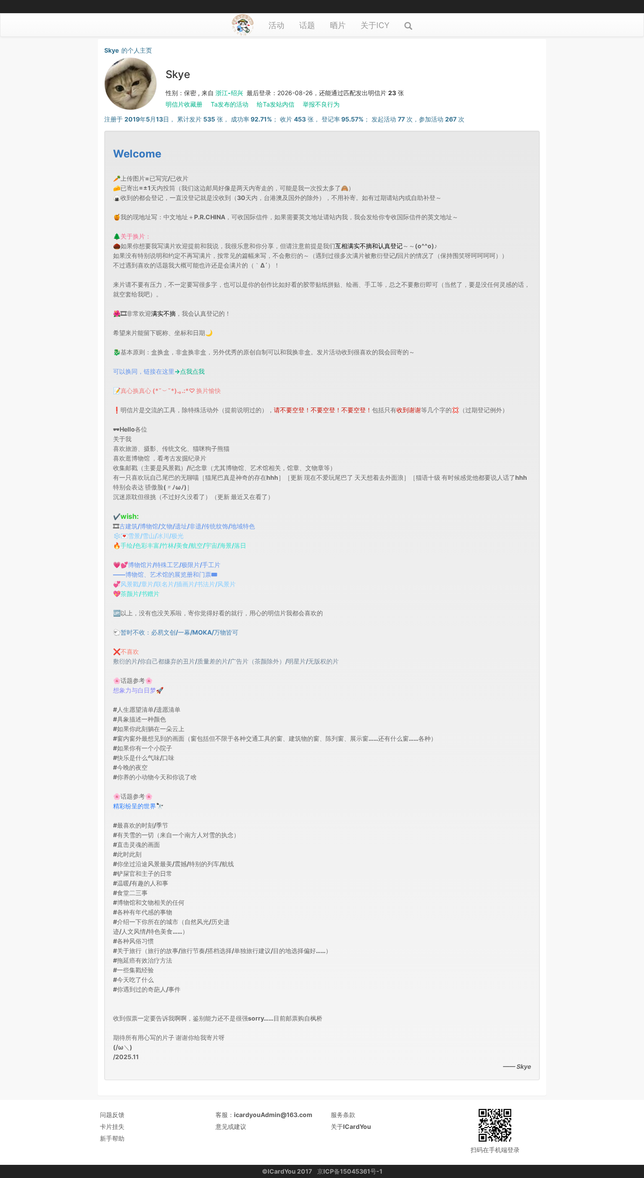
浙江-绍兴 (229, 92)
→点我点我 (189, 371)
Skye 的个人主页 (128, 50)
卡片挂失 (112, 1126)
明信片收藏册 (184, 104)
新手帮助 (112, 1138)
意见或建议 (231, 1126)
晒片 (338, 25)
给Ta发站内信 (275, 104)
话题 (307, 25)
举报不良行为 (321, 104)
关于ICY (375, 25)
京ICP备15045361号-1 (349, 1171)
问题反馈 (112, 1114)
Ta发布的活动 (229, 104)
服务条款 (343, 1114)
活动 (276, 25)
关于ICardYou (351, 1126)
